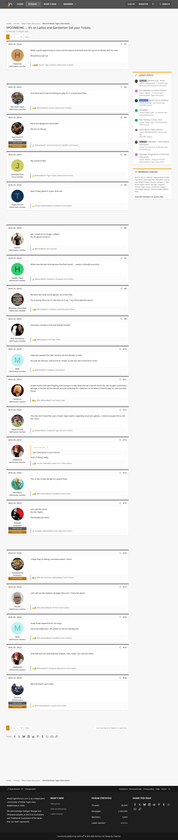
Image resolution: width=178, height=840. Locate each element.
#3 (125, 117)
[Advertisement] (53, 16)
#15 (125, 503)
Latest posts (146, 75)
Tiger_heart (145, 187)
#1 (125, 44)
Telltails (149, 177)
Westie (147, 182)
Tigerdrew (139, 179)
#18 (125, 617)
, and (50, 370)
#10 (125, 349)
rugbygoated (158, 177)
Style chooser (14, 789)
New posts (55, 803)
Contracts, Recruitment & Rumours (152, 85)
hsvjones (11, 31)
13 (21, 37)
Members (68, 4)
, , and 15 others (56, 65)
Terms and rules (135, 789)
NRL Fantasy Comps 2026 (150, 119)
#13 (125, 440)
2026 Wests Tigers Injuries (151, 129)
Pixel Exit (117, 836)
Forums (32, 4)
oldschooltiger (156, 189)
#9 (125, 318)
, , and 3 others (56, 145)
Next (27, 37)
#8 (125, 288)
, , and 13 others (54, 108)
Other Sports (144, 124)
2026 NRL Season (145, 105)
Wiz (167, 182)
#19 (125, 647)
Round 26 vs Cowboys (154, 100)
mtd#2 (166, 177)
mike (137, 191)
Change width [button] (30, 789)
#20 (125, 677)
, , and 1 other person (54, 463)
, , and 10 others (54, 638)
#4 (125, 154)
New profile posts (58, 808)
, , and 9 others (53, 430)
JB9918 (165, 189)
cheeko (153, 182)
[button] (39, 4)
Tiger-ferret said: (39, 447)
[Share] (121, 44)
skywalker (159, 179)
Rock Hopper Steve (142, 184)
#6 (125, 228)
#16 (125, 553)
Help (157, 789)
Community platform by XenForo (81, 836)
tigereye (147, 189)
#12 (125, 409)
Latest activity (57, 814)
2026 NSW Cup (145, 149)
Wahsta (124, 823)
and (46, 249)
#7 (125, 258)
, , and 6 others (54, 175)
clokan (166, 179)
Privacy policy (148, 789)
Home (20, 4)
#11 (125, 379)
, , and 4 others (54, 493)
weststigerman (149, 179)
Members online (148, 172)
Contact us (123, 789)
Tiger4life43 (139, 182)
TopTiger (153, 184)
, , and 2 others (53, 206)
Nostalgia (143, 110)
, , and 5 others (54, 279)
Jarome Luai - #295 (152, 80)
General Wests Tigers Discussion (151, 95)
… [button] (17, 37)
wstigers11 (161, 182)
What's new (50, 4)
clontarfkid (139, 189)
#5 (125, 185)
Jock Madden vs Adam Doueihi (153, 90)
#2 (125, 87)
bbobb (137, 177)
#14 (125, 472)
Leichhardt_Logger (158, 187)
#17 (125, 587)
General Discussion (146, 115)
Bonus (143, 177)
